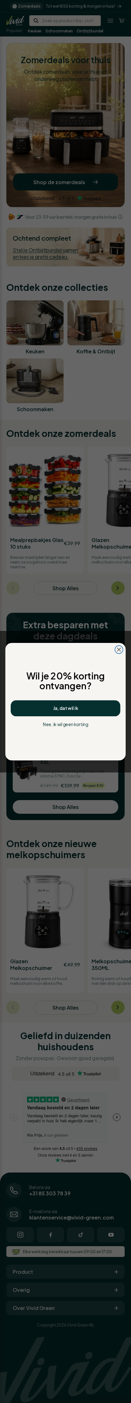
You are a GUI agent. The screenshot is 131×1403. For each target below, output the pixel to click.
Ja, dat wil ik (65, 708)
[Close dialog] (119, 649)
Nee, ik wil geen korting (65, 724)
